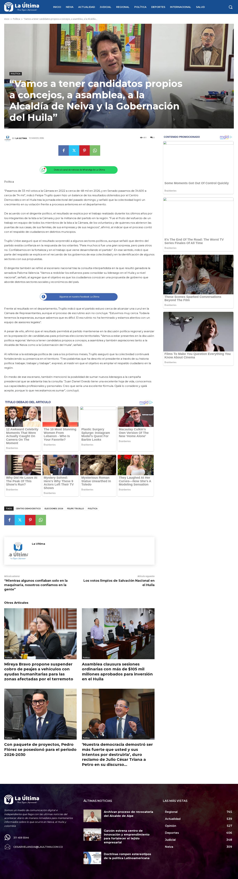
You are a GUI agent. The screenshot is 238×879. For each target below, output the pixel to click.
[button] (230, 7)
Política (16, 18)
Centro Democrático (28, 508)
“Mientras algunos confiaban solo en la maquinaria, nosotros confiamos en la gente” (36, 585)
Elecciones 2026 (54, 508)
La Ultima (21, 138)
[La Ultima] (8, 138)
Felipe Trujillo (75, 508)
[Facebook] (63, 150)
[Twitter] (74, 150)
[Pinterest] (84, 150)
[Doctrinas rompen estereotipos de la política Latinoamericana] (92, 858)
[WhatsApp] (95, 150)
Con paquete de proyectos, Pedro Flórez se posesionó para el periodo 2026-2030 (40, 749)
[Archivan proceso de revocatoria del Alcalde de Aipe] (92, 816)
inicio (6, 18)
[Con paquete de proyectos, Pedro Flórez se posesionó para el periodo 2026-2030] (40, 714)
